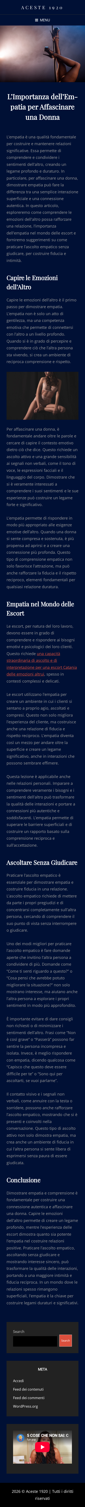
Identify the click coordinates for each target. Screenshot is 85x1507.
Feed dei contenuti (28, 1389)
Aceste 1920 (42, 7)
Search (18, 1331)
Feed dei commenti (28, 1397)
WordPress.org (25, 1406)
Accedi (18, 1380)
